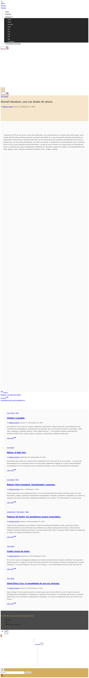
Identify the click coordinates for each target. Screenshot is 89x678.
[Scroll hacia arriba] (2, 632)
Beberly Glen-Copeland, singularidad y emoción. (31, 484)
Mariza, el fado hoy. (16, 452)
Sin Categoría (11, 41)
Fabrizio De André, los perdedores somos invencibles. (34, 517)
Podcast (8, 14)
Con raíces (10, 24)
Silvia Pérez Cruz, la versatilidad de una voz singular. (33, 583)
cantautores (11, 512)
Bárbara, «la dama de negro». (11, 394)
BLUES (9, 19)
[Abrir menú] (3, 89)
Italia (27, 512)
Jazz (9, 31)
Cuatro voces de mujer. (18, 551)
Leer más (11, 438)
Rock (9, 34)
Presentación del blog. (13, 44)
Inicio (7, 12)
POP (9, 36)
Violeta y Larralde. (16, 418)
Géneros (8, 620)
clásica (9, 21)
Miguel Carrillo (8, 107)
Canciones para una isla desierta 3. (13, 399)
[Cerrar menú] (1, 635)
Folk (9, 29)
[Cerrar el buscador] (2, 669)
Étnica (9, 26)
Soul (9, 39)
